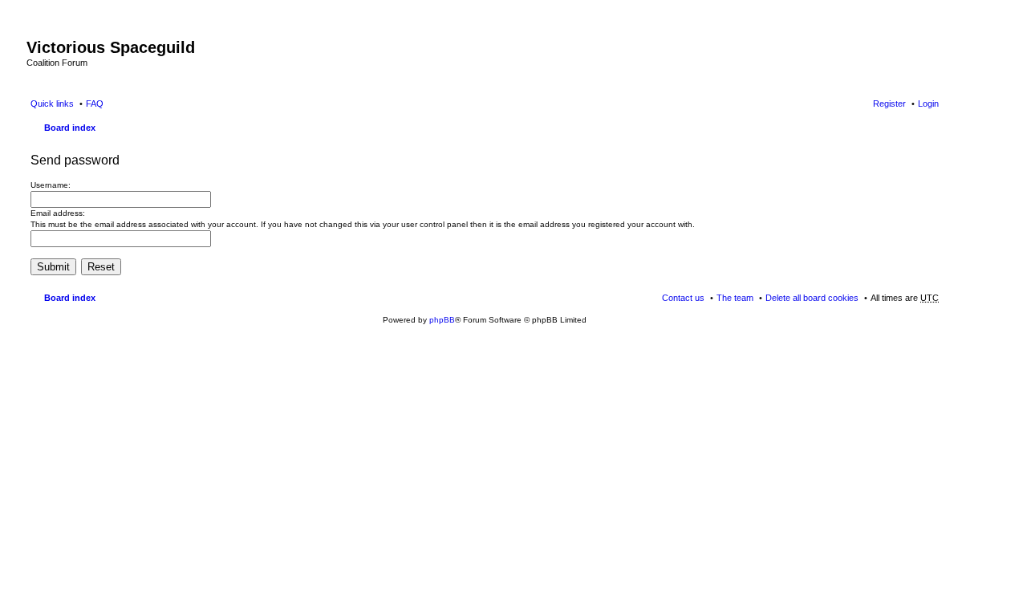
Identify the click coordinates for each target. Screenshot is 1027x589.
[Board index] (35, 30)
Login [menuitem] (928, 103)
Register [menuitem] (889, 103)
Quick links (52, 103)
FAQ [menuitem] (95, 103)
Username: (50, 185)
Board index (69, 127)
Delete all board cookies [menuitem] (812, 298)
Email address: (57, 213)
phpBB (442, 319)
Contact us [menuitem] (683, 298)
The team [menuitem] (734, 298)
